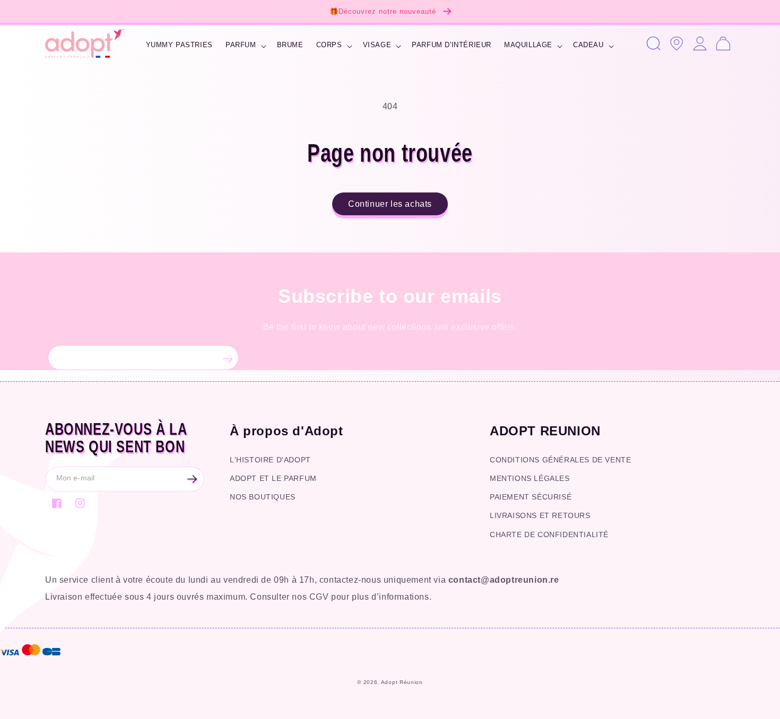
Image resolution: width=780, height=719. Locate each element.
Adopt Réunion (402, 682)
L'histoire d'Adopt (270, 459)
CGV (319, 596)
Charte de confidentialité (549, 534)
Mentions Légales (530, 478)
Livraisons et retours (540, 515)
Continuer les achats (390, 203)
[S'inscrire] (226, 357)
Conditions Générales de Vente (560, 459)
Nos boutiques (263, 497)
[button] (245, 46)
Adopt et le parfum (273, 478)
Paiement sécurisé (530, 497)
